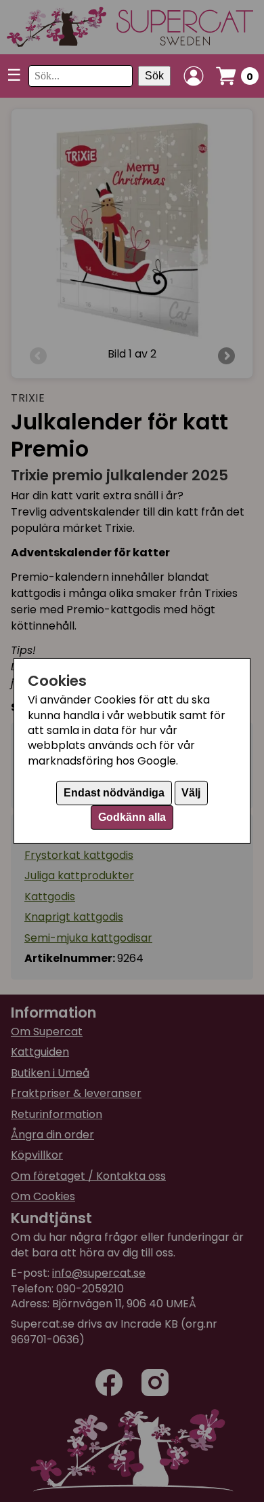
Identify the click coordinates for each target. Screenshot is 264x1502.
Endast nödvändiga (114, 792)
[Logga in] (193, 76)
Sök (154, 75)
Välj (190, 792)
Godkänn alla (132, 817)
